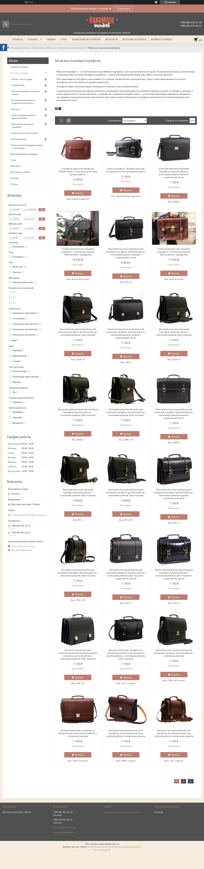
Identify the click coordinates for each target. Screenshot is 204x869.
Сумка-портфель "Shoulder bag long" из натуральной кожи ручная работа (126, 170)
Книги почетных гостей (24, 132)
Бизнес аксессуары (22, 79)
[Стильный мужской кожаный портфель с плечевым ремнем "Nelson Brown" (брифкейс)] (174, 228)
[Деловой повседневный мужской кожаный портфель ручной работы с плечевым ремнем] (174, 629)
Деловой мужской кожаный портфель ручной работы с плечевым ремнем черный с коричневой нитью (174, 173)
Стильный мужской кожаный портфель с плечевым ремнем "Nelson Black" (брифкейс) (77, 251)
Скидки (51, 39)
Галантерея (38, 47)
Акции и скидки (19, 66)
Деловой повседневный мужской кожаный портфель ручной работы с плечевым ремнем (174, 653)
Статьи (14, 184)
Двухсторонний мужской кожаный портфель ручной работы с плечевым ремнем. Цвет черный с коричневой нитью (174, 574)
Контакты (111, 39)
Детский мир (19, 139)
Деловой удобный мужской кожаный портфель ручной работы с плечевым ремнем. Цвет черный (78, 412)
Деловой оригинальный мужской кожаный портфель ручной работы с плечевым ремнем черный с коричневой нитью (126, 333)
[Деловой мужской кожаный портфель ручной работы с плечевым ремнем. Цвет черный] (174, 308)
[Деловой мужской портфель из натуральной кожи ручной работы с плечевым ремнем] (78, 709)
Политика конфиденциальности (127, 847)
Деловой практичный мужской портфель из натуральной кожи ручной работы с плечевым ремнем (125, 733)
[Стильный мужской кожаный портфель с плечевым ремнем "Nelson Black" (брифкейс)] (78, 228)
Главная (17, 39)
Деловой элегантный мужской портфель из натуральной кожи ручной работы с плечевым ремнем (174, 733)
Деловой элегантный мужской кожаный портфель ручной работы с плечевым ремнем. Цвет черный (78, 572)
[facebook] (56, 109)
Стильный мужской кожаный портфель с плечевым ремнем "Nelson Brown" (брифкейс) (173, 251)
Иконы (15, 109)
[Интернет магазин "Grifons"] (102, 22)
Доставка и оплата (134, 39)
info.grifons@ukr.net (21, 550)
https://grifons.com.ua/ (23, 546)
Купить (79, 193)
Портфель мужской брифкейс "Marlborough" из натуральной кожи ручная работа (77, 171)
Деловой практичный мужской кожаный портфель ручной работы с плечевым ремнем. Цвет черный (126, 412)
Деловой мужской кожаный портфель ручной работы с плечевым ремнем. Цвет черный (174, 332)
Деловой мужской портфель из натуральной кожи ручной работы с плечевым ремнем (77, 733)
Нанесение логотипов (86, 39)
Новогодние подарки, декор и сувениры (27, 146)
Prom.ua (115, 844)
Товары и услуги (20, 47)
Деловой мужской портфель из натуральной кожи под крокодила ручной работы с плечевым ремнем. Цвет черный (126, 654)
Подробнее (124, 8)
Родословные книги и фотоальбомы (24, 116)
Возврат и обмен (161, 39)
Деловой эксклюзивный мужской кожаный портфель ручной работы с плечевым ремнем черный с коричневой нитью (174, 413)
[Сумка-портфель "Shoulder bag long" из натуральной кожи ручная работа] (126, 148)
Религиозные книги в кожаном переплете (24, 101)
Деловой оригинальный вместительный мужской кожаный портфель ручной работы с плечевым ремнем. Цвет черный (78, 654)
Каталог (33, 39)
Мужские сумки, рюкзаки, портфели (66, 47)
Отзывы (14, 177)
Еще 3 (15, 340)
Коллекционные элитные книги (26, 93)
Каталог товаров (19, 72)
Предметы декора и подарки (22, 125)
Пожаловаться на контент (100, 847)
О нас (63, 39)
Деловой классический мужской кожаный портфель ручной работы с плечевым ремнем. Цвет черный (126, 492)
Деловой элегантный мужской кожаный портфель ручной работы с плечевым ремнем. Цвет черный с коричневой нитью (126, 574)
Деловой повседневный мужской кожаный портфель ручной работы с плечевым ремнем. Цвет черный (78, 332)
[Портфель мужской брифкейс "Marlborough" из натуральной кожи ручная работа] (78, 148)
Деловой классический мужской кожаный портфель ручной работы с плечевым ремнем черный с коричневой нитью (126, 253)
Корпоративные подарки (24, 153)
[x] (59, 109)
